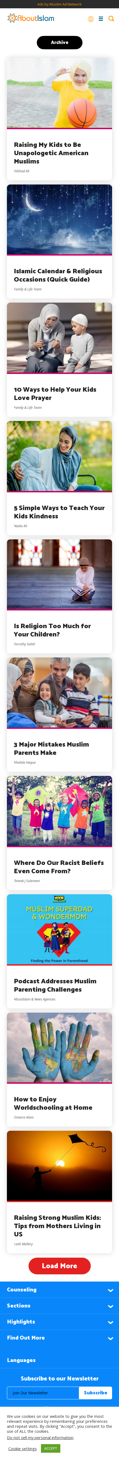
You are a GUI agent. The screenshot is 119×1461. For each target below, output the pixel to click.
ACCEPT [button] (50, 1448)
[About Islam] (30, 18)
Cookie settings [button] (22, 1448)
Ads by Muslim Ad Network (59, 4)
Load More (59, 1266)
